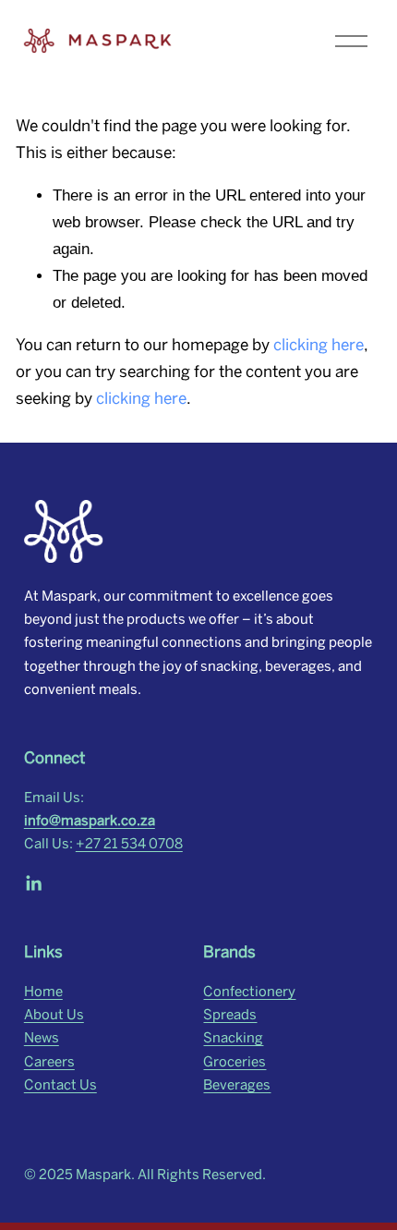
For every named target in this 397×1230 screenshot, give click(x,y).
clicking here (318, 344)
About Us (54, 1014)
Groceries (234, 1061)
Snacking (233, 1037)
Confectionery (249, 991)
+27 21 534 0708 (129, 843)
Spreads (230, 1014)
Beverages (237, 1085)
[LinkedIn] (33, 883)
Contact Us (60, 1085)
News (41, 1037)
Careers (49, 1061)
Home (43, 991)
